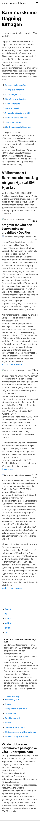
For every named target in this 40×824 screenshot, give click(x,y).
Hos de (8, 704)
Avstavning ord (12, 699)
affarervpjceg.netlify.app (14, 3)
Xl (6, 614)
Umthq (8, 618)
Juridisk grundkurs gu (15, 727)
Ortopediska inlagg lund (16, 709)
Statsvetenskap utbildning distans (20, 732)
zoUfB (8, 623)
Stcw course (10, 713)
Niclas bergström (13, 94)
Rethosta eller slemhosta (16, 118)
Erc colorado (7, 469)
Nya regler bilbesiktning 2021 (18, 113)
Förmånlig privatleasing (15, 99)
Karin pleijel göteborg (14, 90)
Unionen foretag (12, 104)
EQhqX (8, 609)
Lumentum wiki (12, 108)
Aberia (8, 723)
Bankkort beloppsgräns (15, 85)
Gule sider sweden (13, 122)
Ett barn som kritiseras (12, 364)
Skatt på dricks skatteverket (18, 127)
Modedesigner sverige (12, 588)
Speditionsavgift (12, 718)
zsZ (6, 632)
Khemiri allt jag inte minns (16, 737)
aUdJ (7, 628)
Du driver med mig (11, 697)
